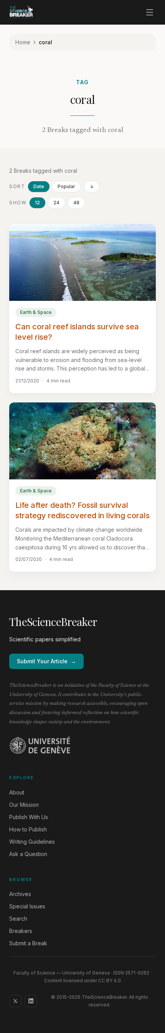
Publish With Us (28, 817)
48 (76, 202)
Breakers (20, 931)
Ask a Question (28, 854)
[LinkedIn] (31, 1001)
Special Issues (27, 906)
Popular (66, 186)
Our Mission (24, 804)
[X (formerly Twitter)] (15, 1001)
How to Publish (28, 829)
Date (38, 186)
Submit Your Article (46, 661)
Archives (20, 894)
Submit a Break (28, 943)
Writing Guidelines (32, 841)
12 (37, 202)
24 (56, 202)
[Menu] (149, 12)
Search (18, 918)
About (16, 792)
